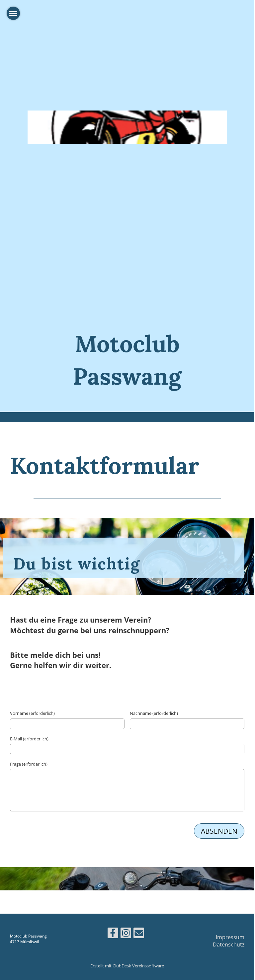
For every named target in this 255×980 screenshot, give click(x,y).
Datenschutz (228, 944)
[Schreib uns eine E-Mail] (138, 934)
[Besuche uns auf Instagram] (126, 934)
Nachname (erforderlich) (154, 713)
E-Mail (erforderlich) (29, 739)
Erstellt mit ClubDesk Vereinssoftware (127, 966)
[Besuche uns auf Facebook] (113, 934)
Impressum (230, 937)
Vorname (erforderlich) (32, 713)
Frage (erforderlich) (28, 764)
